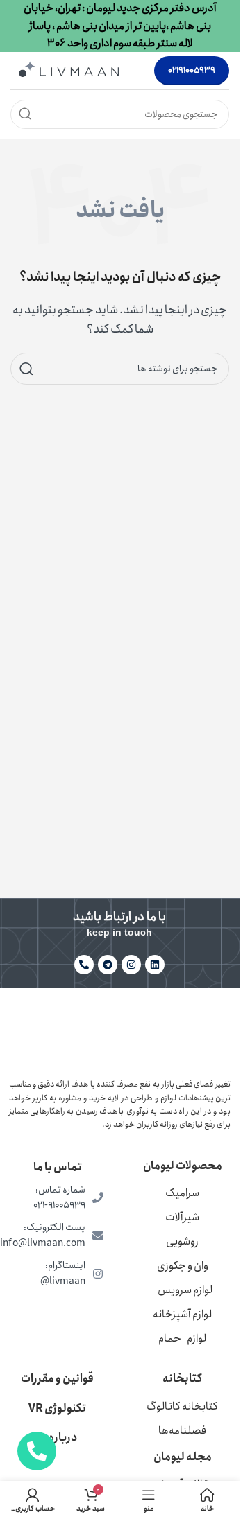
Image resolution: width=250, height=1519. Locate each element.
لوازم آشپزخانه (182, 1314)
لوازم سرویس (185, 1290)
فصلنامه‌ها (182, 1430)
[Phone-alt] (84, 964)
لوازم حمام (182, 1338)
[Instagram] (131, 964)
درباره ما (57, 1437)
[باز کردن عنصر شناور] (36, 1451)
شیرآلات (182, 1217)
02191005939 (191, 70)
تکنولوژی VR (57, 1408)
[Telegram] (107, 964)
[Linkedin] (155, 964)
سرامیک (182, 1193)
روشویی (182, 1241)
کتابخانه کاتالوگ (182, 1406)
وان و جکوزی (182, 1265)
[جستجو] (25, 114)
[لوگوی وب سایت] (68, 69)
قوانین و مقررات (57, 1378)
